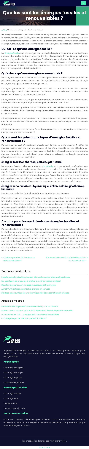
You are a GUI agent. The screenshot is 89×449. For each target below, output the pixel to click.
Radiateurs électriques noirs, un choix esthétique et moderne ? (29, 306)
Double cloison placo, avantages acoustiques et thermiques (28, 285)
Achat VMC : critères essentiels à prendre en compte (25, 289)
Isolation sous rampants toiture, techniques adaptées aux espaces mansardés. (37, 310)
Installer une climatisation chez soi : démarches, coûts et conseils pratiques (35, 277)
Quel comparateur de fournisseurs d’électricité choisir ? (19, 259)
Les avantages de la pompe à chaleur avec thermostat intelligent (31, 281)
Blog (5, 30)
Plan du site (44, 447)
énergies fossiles (12, 53)
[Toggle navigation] (83, 3)
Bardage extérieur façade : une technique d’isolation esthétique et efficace (35, 293)
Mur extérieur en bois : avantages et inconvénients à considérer (30, 314)
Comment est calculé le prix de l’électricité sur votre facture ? (66, 259)
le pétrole (48, 166)
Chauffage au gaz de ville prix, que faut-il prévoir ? (24, 318)
